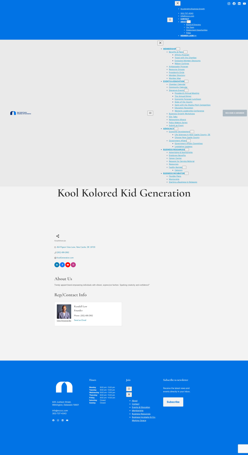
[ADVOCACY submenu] (176, 128)
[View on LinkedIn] (56, 267)
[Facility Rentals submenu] (184, 167)
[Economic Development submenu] (192, 131)
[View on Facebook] (62, 267)
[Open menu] (170, 19)
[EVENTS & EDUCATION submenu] (186, 81)
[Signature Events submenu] (186, 90)
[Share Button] (57, 236)
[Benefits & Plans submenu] (185, 51)
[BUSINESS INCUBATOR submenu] (187, 173)
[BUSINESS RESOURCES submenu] (187, 149)
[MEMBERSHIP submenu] (178, 48)
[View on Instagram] (73, 267)
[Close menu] (178, 3)
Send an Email (80, 320)
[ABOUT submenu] (189, 21)
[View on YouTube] (67, 267)
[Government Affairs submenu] (189, 140)
